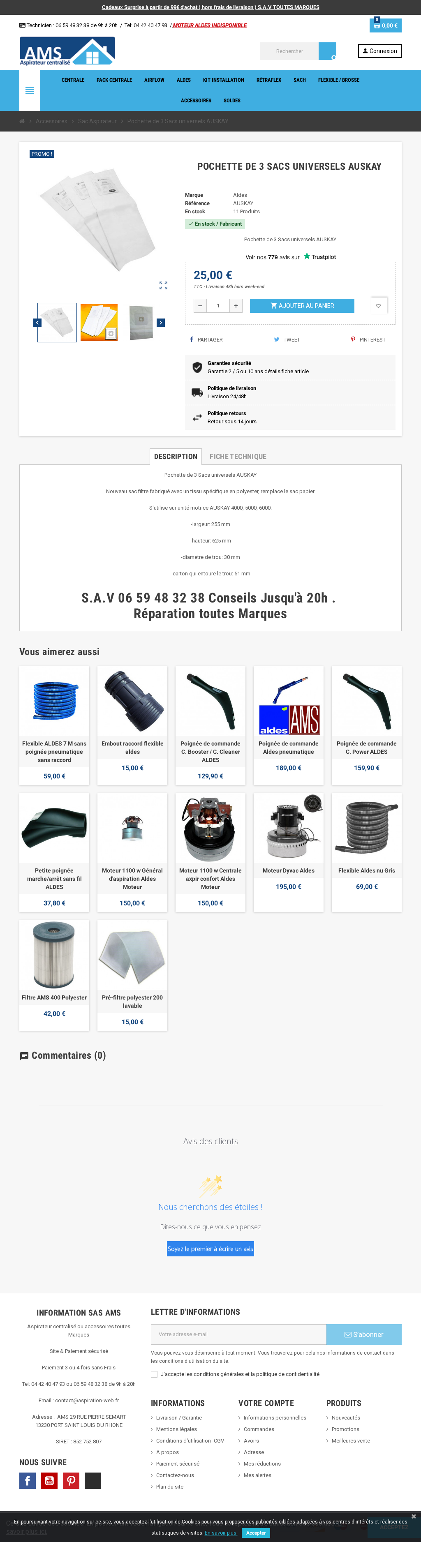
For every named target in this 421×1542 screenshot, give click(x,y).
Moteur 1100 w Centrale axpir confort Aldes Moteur (210, 878)
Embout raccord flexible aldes (133, 747)
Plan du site (169, 1487)
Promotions (345, 1429)
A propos (167, 1452)
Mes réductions (262, 1464)
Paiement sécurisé (177, 1464)
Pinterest (372, 340)
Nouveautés (346, 1418)
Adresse (254, 1452)
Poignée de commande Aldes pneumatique (289, 747)
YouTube (49, 1481)
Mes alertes (257, 1475)
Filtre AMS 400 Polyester (54, 997)
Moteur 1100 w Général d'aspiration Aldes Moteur (132, 878)
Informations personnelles (275, 1418)
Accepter (256, 1533)
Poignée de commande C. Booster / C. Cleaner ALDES (210, 751)
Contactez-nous (175, 1475)
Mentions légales (176, 1429)
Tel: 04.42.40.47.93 (146, 25)
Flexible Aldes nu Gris (366, 870)
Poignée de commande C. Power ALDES (367, 747)
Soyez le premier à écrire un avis (210, 1249)
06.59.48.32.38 (72, 25)
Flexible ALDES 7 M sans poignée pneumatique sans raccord (54, 751)
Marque (194, 195)
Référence (197, 203)
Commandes (259, 1429)
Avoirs (251, 1441)
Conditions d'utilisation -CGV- (191, 1441)
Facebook (27, 1481)
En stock (195, 211)
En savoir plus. (221, 1533)
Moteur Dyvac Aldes (289, 870)
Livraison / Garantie (179, 1418)
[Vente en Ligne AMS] (67, 51)
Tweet (291, 340)
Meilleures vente (351, 1441)
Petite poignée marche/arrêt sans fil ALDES (54, 878)
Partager (210, 340)
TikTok (93, 1481)
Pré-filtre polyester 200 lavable (132, 1001)
